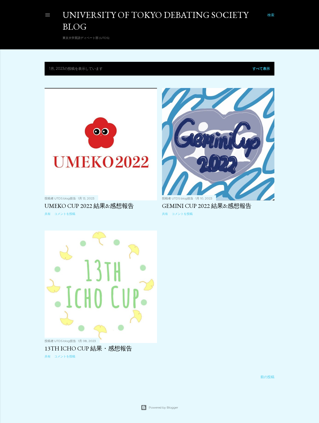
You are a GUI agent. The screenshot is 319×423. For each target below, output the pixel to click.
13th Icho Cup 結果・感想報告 (88, 348)
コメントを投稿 (64, 214)
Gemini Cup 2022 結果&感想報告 (206, 206)
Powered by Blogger (163, 407)
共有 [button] (48, 214)
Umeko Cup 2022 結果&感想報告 (89, 206)
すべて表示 (261, 68)
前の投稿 (267, 377)
